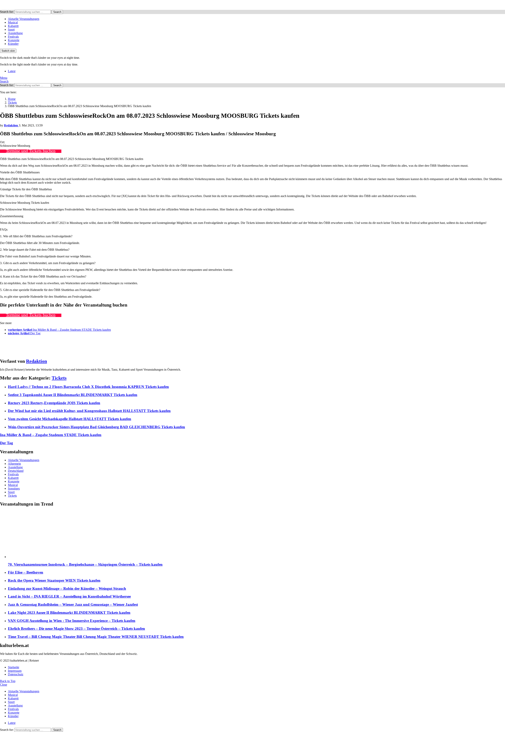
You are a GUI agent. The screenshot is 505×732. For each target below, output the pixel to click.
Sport (11, 29)
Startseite (13, 667)
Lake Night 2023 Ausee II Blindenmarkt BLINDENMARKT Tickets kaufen (69, 612)
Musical (13, 22)
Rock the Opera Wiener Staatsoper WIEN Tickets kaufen (54, 580)
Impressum (15, 670)
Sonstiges (14, 488)
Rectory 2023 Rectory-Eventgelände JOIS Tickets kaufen (54, 403)
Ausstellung (15, 33)
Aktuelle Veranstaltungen (23, 19)
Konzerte (13, 40)
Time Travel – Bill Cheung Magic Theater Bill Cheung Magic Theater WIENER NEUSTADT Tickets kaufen (96, 637)
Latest (11, 71)
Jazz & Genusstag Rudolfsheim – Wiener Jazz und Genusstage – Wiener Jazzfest (73, 604)
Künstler (13, 43)
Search (57, 11)
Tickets (59, 377)
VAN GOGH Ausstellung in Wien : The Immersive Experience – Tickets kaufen (71, 621)
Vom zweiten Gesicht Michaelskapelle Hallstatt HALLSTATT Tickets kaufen (69, 419)
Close (3, 684)
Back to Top (7, 681)
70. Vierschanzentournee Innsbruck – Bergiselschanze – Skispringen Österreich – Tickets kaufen (85, 564)
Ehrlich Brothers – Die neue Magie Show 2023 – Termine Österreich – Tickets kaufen (76, 628)
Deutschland (15, 470)
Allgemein (14, 463)
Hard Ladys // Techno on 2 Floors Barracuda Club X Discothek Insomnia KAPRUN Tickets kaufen (88, 387)
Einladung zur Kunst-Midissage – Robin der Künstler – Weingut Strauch (67, 588)
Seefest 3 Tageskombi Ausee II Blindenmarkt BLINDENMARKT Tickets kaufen (72, 395)
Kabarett (13, 26)
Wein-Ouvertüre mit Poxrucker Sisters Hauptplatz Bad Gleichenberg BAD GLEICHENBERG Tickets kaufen (96, 427)
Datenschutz (15, 674)
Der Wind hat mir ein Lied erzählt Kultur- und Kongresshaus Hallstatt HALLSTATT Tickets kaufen (89, 411)
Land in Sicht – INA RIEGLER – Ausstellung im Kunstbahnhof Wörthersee (69, 596)
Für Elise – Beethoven (25, 572)
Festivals (13, 36)
